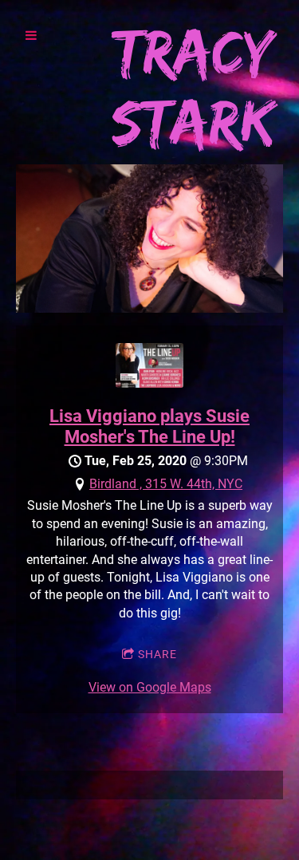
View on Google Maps (150, 687)
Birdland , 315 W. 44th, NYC (165, 483)
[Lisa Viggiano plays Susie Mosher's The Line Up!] (149, 383)
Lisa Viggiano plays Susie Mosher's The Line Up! (149, 426)
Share (157, 654)
